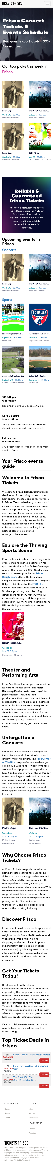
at (31, 1054)
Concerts (9, 250)
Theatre (7, 1117)
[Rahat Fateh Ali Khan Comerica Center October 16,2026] (44, 1075)
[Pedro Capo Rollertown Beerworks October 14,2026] (44, 1061)
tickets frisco (16, 1142)
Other (31, 1109)
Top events (33, 1117)
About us (32, 1133)
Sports (7, 300)
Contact (32, 1129)
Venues (32, 1113)
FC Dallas (37, 584)
